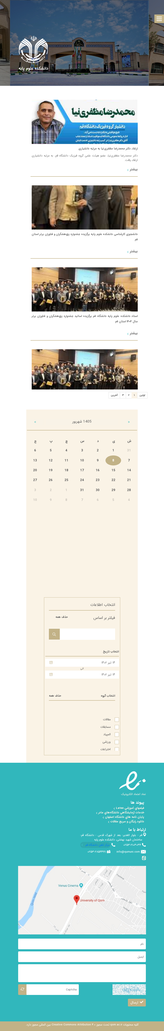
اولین (142, 395)
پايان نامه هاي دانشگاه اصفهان (124, 817)
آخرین (114, 395)
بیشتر (133, 169)
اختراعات (105, 748)
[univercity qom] (33, 49)
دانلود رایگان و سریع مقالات (127, 821)
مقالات (107, 718)
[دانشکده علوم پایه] (33, 68)
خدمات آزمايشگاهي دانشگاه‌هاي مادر (121, 812)
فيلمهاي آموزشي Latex (129, 808)
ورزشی (106, 740)
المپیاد (107, 733)
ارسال (134, 1002)
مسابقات (105, 725)
